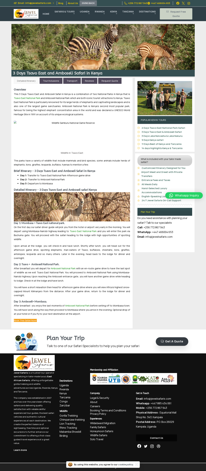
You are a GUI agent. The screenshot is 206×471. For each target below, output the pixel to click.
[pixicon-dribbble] (158, 446)
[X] (183, 3)
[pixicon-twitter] (145, 446)
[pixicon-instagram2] (152, 446)
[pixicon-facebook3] (139, 446)
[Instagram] (189, 3)
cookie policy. (126, 464)
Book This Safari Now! (25, 320)
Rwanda (46, 387)
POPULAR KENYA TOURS (153, 119)
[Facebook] (178, 3)
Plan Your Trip (148, 211)
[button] (184, 195)
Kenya (54, 387)
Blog (60, 3)
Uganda (37, 387)
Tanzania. (23, 391)
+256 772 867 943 (137, 3)
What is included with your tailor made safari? (161, 160)
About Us (73, 3)
